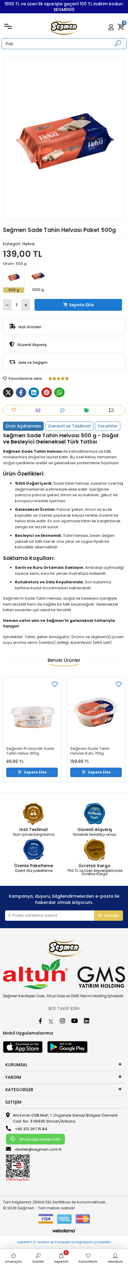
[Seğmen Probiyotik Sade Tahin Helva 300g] (32, 712)
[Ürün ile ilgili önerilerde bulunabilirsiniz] (112, 410)
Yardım (13, 1077)
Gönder (111, 915)
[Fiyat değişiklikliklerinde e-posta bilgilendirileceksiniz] (88, 410)
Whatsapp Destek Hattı (39, 1139)
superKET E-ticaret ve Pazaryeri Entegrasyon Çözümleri (64, 1242)
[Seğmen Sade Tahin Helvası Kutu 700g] (96, 712)
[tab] (23, 426)
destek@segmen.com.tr (38, 1149)
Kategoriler (19, 1090)
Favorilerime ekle (25, 378)
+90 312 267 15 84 (30, 1129)
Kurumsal (16, 1065)
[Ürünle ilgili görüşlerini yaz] (64, 410)
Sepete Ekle (81, 305)
